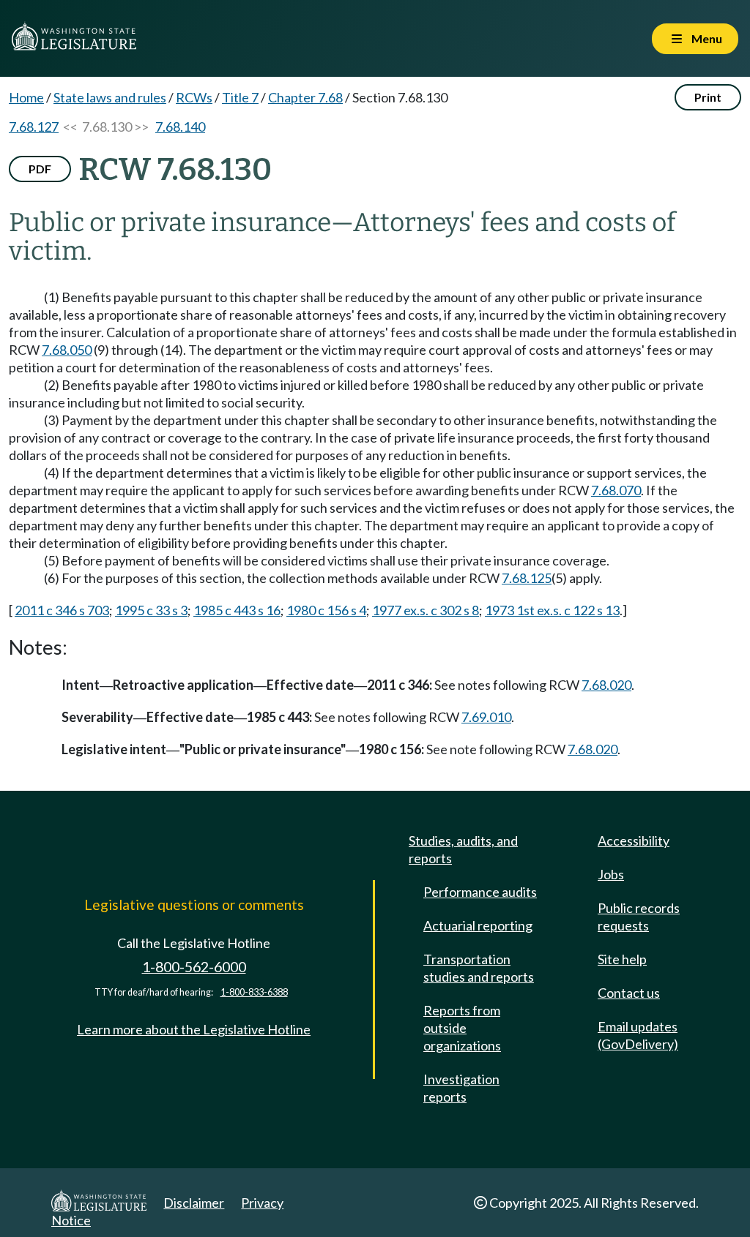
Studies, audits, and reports (463, 849)
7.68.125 (527, 578)
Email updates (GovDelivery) (638, 1035)
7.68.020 (606, 685)
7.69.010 (486, 717)
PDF (40, 169)
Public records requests (639, 916)
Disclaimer (193, 1203)
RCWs (194, 97)
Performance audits (480, 892)
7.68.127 (34, 127)
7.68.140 (180, 127)
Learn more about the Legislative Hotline (194, 1029)
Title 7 (240, 97)
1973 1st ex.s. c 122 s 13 (552, 610)
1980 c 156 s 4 (326, 610)
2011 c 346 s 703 (62, 610)
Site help (622, 959)
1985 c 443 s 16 (237, 610)
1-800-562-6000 (194, 966)
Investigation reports (461, 1088)
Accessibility (633, 840)
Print (707, 97)
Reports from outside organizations (462, 1027)
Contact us (629, 993)
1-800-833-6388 (254, 992)
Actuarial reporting (477, 925)
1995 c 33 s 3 (151, 610)
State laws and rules (109, 97)
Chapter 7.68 (305, 97)
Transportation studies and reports (478, 968)
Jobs (611, 874)
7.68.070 (616, 490)
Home (26, 97)
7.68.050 (67, 350)
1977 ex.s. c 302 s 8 (425, 610)
